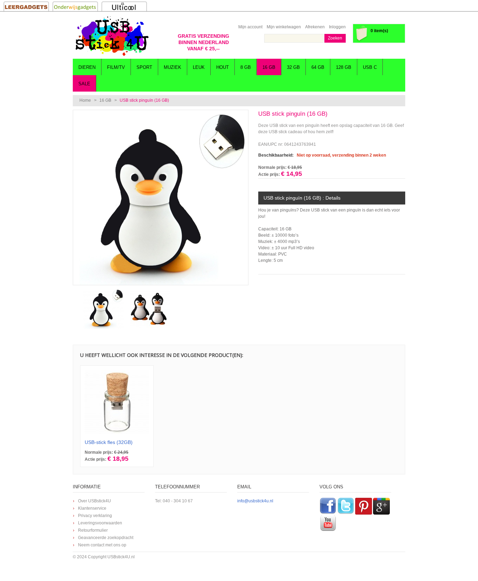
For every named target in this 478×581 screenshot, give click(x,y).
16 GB (105, 100)
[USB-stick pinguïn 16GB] (160, 113)
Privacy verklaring (95, 515)
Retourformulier (93, 530)
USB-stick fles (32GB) (109, 442)
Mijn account (250, 26)
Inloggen (337, 26)
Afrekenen (315, 26)
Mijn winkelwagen (284, 26)
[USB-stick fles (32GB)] (117, 402)
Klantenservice (92, 508)
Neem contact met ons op (102, 545)
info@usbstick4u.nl (255, 500)
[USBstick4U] (111, 36)
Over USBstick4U (94, 500)
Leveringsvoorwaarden (100, 523)
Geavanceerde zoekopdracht (105, 537)
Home (85, 100)
